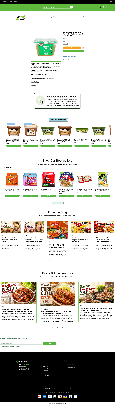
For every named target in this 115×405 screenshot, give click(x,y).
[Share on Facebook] (63, 60)
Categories (45, 367)
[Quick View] (47, 130)
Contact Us (26, 363)
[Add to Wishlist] (83, 47)
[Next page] (65, 326)
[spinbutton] (66, 43)
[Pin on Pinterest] (66, 60)
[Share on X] (70, 60)
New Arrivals (46, 365)
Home (32, 27)
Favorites (91, 363)
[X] (24, 368)
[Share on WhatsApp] (68, 60)
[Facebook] (19, 368)
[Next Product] (109, 130)
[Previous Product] (5, 130)
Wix (66, 401)
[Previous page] (50, 326)
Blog (44, 376)
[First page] (47, 326)
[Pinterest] (22, 368)
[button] (100, 7)
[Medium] (28, 368)
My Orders (45, 369)
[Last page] (67, 326)
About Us (45, 371)
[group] (57, 135)
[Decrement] (64, 43)
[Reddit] (26, 368)
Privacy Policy (46, 373)
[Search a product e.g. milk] (71, 7)
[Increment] (67, 43)
